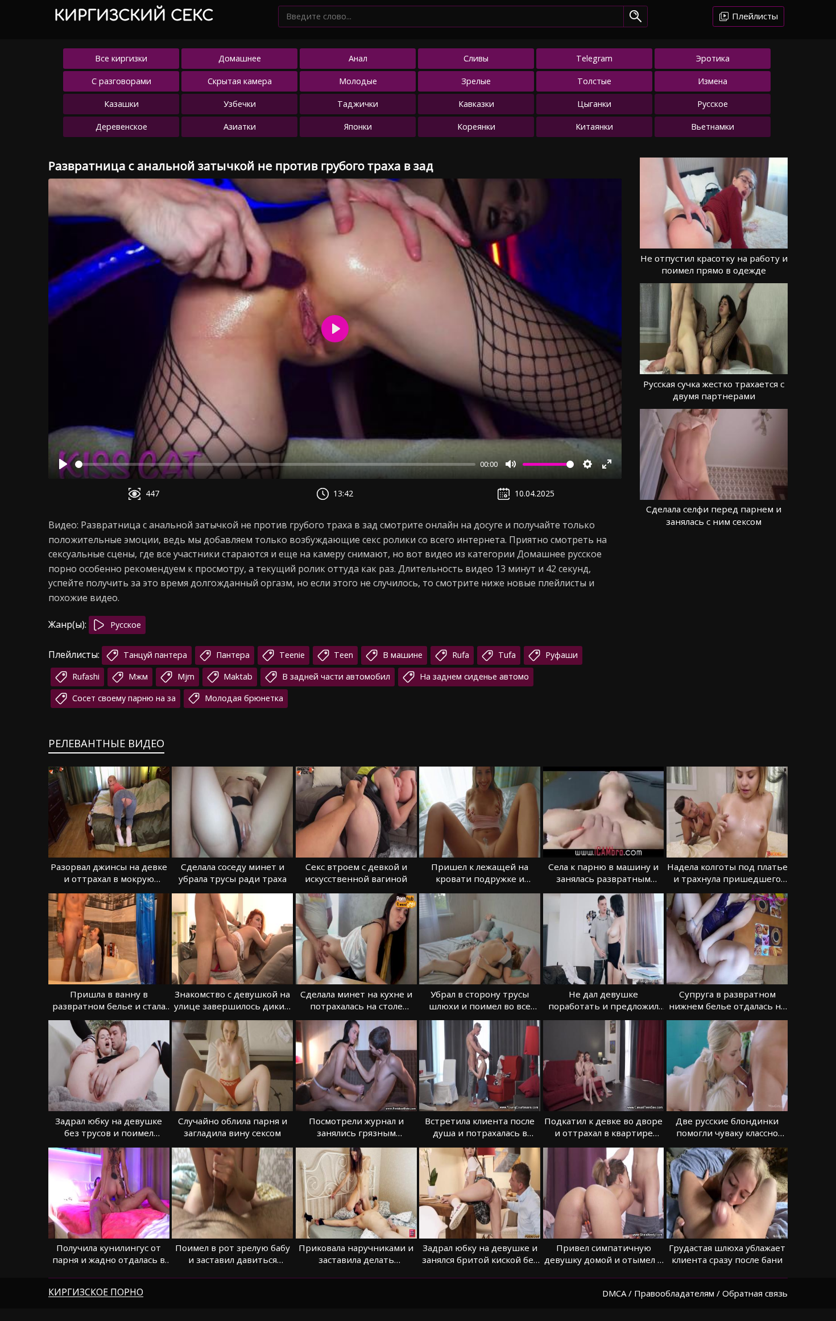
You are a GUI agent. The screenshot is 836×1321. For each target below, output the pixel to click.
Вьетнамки (712, 126)
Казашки (121, 103)
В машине (401, 654)
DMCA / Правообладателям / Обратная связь (695, 1293)
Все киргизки (121, 58)
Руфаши (560, 654)
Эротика (713, 58)
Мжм (137, 676)
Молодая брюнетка (242, 698)
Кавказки (476, 103)
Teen (342, 654)
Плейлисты (754, 16)
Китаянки (594, 126)
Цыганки (594, 103)
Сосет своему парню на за (123, 698)
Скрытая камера (240, 81)
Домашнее (239, 58)
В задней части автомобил (335, 676)
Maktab (237, 676)
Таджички (357, 103)
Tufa (506, 654)
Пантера (232, 654)
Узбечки (240, 103)
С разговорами (121, 81)
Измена (712, 81)
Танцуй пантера (154, 654)
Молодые (358, 81)
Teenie (291, 654)
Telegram (594, 58)
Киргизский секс (133, 15)
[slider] (275, 464)
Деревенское (121, 126)
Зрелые (476, 81)
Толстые (594, 81)
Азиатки (240, 126)
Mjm (184, 676)
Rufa (459, 654)
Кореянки (476, 126)
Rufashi (85, 676)
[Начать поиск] (635, 16)
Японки (358, 126)
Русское (712, 103)
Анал (358, 58)
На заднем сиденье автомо (473, 676)
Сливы (476, 58)
